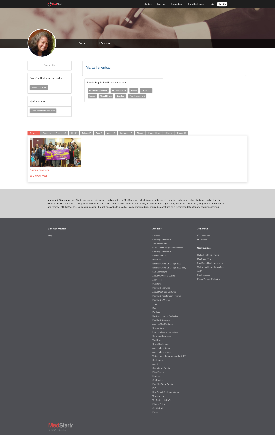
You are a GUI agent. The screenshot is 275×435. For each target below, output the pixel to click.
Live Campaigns (159, 272)
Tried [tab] (99, 133)
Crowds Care (158, 328)
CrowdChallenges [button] (195, 4)
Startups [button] (148, 4)
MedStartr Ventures (161, 288)
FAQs (154, 388)
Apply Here (157, 280)
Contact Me (49, 65)
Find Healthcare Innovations (165, 332)
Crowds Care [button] (176, 4)
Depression (146, 90)
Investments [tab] (126, 133)
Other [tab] (168, 133)
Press (155, 412)
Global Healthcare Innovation (43, 111)
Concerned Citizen (38, 87)
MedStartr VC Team (161, 300)
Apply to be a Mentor (161, 352)
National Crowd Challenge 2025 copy (169, 268)
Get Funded (157, 380)
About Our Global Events (163, 276)
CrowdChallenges (160, 344)
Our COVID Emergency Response (167, 248)
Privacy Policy (158, 404)
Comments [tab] (61, 133)
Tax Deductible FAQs (161, 400)
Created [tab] (47, 133)
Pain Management (137, 96)
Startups (156, 235)
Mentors (156, 376)
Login (211, 4)
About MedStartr (159, 244)
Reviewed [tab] (181, 133)
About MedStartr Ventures (164, 292)
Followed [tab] (86, 133)
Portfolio (156, 312)
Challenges (157, 360)
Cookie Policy (158, 408)
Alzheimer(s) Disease (98, 90)
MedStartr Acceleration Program (166, 296)
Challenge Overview (161, 239)
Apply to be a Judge (161, 348)
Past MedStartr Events (162, 384)
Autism (134, 90)
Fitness (92, 96)
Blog (50, 235)
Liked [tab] (74, 133)
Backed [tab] (34, 133)
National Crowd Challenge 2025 (166, 264)
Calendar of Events (161, 368)
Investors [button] (161, 4)
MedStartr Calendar (161, 320)
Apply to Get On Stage (162, 324)
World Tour (157, 260)
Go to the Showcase (161, 336)
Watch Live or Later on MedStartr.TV (168, 356)
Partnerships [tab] (154, 133)
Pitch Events (158, 372)
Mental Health (106, 96)
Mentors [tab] (111, 133)
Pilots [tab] (140, 133)
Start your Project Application (165, 316)
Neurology (120, 96)
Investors (156, 284)
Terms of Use (158, 396)
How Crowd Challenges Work (165, 392)
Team (154, 304)
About (155, 364)
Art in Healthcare (119, 90)
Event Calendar (159, 256)
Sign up (222, 4)
